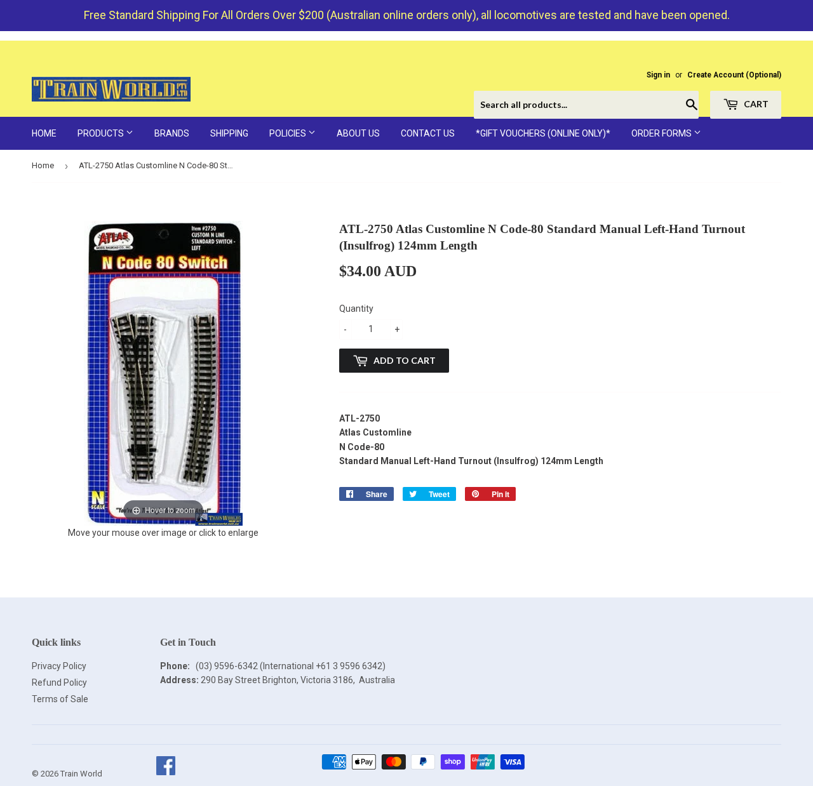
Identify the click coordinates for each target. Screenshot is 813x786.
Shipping (229, 133)
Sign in (658, 74)
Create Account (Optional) (734, 74)
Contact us (428, 133)
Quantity (356, 308)
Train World (81, 773)
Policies (288, 133)
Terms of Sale (60, 699)
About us (358, 133)
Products (101, 133)
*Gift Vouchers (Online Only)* (543, 133)
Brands (171, 133)
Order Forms (662, 133)
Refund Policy (59, 682)
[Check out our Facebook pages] (165, 773)
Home (44, 133)
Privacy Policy (59, 666)
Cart (755, 103)
